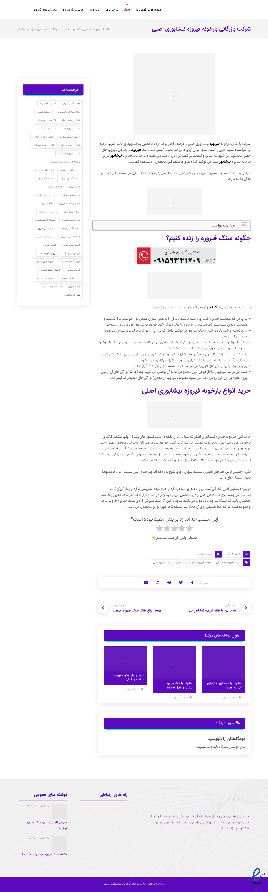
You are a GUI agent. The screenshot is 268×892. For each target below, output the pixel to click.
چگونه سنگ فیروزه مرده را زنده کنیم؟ (44, 854)
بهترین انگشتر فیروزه (70, 170)
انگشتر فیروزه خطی (46, 120)
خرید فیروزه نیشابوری (44, 195)
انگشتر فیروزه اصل (71, 120)
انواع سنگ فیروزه (48, 103)
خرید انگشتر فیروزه (71, 178)
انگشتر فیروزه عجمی (43, 136)
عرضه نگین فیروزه (46, 228)
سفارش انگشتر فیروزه (69, 203)
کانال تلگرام (95, 807)
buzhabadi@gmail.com (107, 821)
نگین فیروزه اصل (72, 295)
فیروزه (215, 144)
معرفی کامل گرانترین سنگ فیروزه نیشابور (46, 825)
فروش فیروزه (49, 245)
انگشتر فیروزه (43, 112)
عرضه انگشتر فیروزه (70, 228)
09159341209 (114, 807)
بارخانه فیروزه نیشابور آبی (227, 562)
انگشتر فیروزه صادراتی (69, 136)
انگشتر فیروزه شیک (46, 128)
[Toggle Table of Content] (242, 225)
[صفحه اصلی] (107, 29)
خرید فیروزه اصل (54, 186)
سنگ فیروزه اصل (72, 211)
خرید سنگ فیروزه (47, 178)
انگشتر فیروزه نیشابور (43, 145)
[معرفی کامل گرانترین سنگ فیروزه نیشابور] (59, 811)
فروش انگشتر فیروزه (45, 236)
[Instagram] (246, 840)
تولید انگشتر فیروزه (44, 170)
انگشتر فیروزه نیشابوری (69, 153)
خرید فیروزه (74, 186)
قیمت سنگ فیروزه (46, 278)
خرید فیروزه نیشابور (70, 195)
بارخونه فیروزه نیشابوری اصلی (166, 562)
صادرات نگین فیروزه (71, 220)
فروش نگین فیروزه (48, 253)
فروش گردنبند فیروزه (70, 261)
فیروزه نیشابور (205, 554)
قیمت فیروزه (74, 286)
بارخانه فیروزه (132, 689)
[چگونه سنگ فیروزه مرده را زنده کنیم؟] (59, 843)
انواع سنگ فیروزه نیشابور (68, 112)
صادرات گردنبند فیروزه (45, 220)
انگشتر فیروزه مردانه (70, 145)
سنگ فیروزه (212, 307)
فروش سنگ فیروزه (71, 245)
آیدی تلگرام (116, 814)
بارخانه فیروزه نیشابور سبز (198, 562)
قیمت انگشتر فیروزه (50, 270)
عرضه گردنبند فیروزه (70, 236)
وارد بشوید (204, 746)
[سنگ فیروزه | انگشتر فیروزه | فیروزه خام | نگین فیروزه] (241, 8)
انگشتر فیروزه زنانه (71, 128)
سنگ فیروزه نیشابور (48, 211)
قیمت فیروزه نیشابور (52, 286)
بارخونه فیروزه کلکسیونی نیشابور (65, 161)
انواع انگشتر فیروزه (71, 103)
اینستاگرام (116, 827)
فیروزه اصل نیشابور (45, 261)
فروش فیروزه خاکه (71, 253)
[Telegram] (240, 840)
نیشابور (116, 155)
